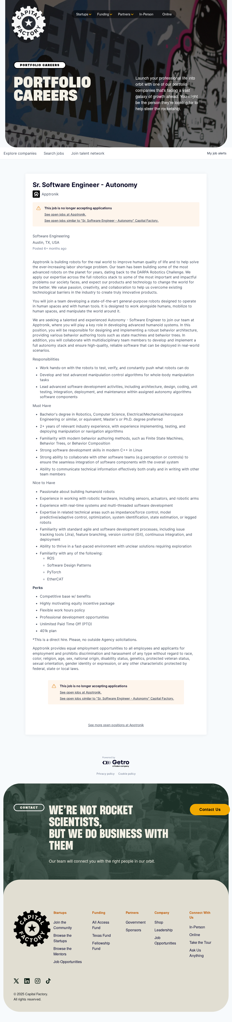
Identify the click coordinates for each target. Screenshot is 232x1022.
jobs (54, 153)
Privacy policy (106, 773)
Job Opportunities (67, 961)
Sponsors (133, 929)
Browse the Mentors (62, 951)
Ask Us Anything (196, 952)
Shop (159, 922)
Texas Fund (101, 935)
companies (20, 153)
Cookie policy (127, 773)
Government (135, 922)
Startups (82, 14)
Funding (103, 14)
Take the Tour (200, 942)
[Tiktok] (48, 982)
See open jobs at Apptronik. (65, 214)
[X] (16, 982)
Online (167, 14)
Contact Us (209, 809)
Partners (124, 14)
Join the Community (62, 925)
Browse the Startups (62, 938)
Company (162, 912)
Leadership (164, 929)
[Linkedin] (27, 982)
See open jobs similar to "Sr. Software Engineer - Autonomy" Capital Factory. (101, 220)
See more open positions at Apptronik (116, 725)
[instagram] (37, 982)
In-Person (146, 14)
